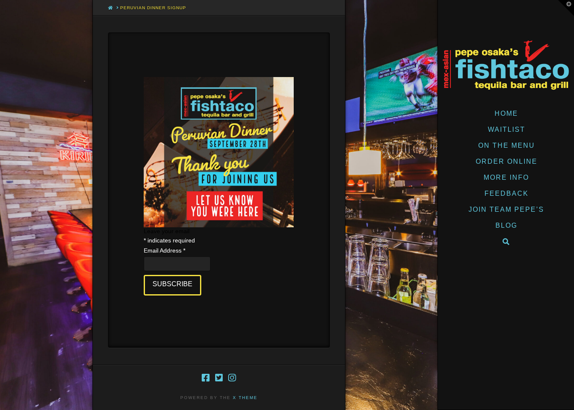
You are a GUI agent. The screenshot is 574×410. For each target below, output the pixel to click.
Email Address (164, 250)
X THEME (245, 397)
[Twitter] (219, 377)
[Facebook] (205, 377)
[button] (566, 8)
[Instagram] (232, 377)
